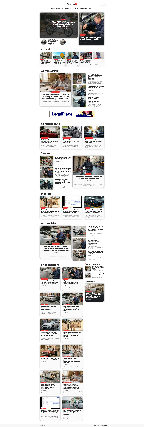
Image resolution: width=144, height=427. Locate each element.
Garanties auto (50, 123)
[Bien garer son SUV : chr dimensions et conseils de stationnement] (79, 255)
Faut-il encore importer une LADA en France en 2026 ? (50, 359)
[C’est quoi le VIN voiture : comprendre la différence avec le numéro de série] (63, 42)
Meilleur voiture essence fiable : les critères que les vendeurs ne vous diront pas (55, 248)
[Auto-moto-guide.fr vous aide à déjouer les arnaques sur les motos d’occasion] (46, 184)
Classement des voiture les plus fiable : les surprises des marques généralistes (53, 41)
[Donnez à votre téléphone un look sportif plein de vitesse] (98, 55)
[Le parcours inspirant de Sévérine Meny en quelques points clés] (86, 55)
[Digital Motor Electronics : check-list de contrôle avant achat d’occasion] (91, 29)
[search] (101, 4)
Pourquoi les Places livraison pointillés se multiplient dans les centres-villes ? (46, 62)
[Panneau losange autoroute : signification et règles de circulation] (59, 55)
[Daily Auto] (72, 3)
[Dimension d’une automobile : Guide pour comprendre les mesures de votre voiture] (94, 202)
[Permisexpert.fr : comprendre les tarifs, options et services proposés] (79, 78)
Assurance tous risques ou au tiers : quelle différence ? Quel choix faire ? (94, 141)
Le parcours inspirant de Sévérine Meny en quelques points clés (85, 61)
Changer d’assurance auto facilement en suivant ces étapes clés (71, 141)
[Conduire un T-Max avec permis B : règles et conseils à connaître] (79, 90)
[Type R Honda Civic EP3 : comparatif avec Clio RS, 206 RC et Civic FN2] (50, 325)
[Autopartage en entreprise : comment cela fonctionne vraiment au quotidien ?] (72, 202)
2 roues (63, 19)
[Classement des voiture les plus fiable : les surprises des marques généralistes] (44, 42)
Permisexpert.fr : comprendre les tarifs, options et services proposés (95, 76)
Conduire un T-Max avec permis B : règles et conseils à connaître (96, 87)
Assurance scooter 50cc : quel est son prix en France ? (88, 177)
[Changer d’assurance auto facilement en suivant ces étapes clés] (72, 132)
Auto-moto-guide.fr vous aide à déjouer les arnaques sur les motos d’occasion (62, 181)
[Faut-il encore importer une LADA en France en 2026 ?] (50, 351)
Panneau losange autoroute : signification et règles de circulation (59, 62)
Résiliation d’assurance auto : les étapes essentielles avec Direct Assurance (50, 141)
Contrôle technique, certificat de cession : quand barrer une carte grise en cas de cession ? (56, 96)
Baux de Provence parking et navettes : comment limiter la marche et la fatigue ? (50, 211)
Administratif (49, 71)
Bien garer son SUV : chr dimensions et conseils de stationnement (95, 252)
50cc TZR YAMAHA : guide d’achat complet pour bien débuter (63, 24)
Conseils (42, 59)
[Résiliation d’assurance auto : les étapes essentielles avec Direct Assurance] (50, 132)
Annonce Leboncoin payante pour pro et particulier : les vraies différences (72, 62)
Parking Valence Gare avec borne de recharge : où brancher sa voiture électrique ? (72, 412)
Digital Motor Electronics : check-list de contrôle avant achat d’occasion (90, 39)
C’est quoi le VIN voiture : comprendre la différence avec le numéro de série (71, 41)
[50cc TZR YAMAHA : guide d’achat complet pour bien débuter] (46, 161)
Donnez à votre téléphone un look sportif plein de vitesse (98, 61)
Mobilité (46, 193)
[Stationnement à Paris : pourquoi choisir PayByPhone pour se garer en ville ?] (72, 351)
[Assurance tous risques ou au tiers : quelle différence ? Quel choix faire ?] (94, 132)
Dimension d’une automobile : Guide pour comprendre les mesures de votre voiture (93, 211)
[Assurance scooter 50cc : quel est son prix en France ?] (88, 165)
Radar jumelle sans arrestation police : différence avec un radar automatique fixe (96, 99)
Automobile (48, 223)
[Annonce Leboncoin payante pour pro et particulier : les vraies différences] (72, 55)
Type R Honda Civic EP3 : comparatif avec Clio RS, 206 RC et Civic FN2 (49, 334)
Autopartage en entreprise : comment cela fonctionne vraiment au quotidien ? (71, 211)
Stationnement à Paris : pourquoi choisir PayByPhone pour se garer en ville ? (72, 360)
